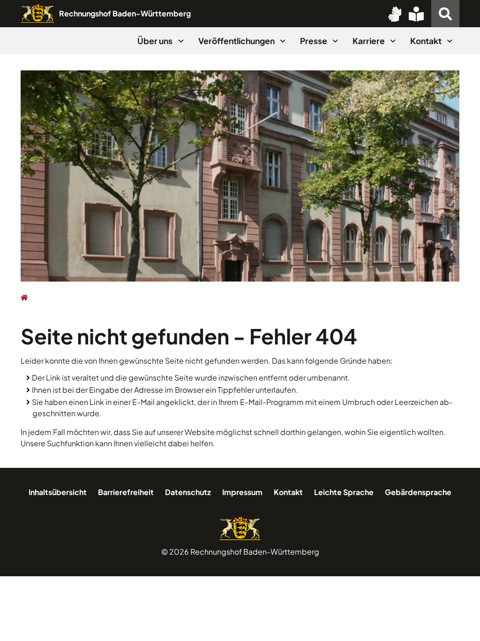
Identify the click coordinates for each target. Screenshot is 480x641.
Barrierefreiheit (126, 492)
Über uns (155, 41)
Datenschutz (188, 492)
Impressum (242, 492)
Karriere (369, 41)
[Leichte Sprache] (416, 13)
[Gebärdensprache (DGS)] (394, 13)
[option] (240, 176)
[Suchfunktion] (445, 13)
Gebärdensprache (418, 492)
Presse (314, 41)
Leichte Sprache (344, 492)
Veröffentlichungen (237, 41)
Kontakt (426, 41)
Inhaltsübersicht (58, 492)
